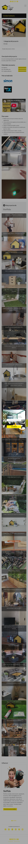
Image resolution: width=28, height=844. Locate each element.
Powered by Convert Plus (14, 435)
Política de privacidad (15, 423)
